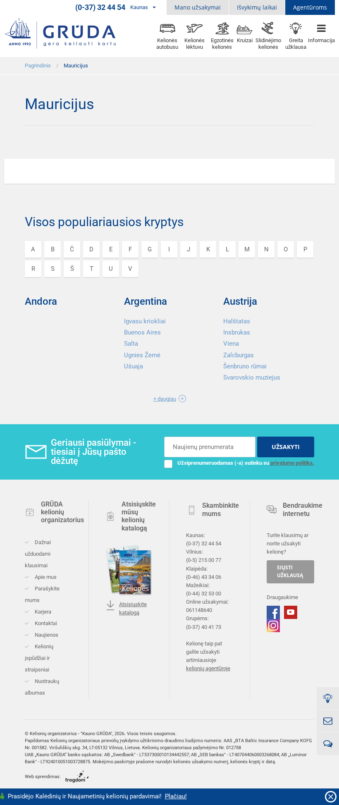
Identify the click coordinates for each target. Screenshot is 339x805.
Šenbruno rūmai (245, 366)
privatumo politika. (292, 463)
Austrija (240, 301)
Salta (131, 343)
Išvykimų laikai (257, 7)
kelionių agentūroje (208, 668)
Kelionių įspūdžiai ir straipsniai (39, 658)
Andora (41, 301)
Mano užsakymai (197, 7)
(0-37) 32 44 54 (203, 543)
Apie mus (45, 577)
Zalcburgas (238, 355)
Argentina (145, 301)
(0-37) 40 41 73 (203, 627)
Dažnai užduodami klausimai (38, 554)
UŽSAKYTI (286, 447)
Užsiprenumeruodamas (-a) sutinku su (245, 463)
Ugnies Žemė (142, 355)
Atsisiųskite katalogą (133, 608)
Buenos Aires (142, 332)
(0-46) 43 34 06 (203, 577)
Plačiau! (171, 796)
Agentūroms (310, 7)
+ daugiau (164, 399)
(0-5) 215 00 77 (203, 560)
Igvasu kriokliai (145, 321)
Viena (231, 343)
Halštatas (236, 321)
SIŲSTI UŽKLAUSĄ (290, 571)
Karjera (42, 612)
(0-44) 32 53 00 (203, 593)
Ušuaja (133, 366)
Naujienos (45, 635)
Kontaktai (45, 623)
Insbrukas (236, 332)
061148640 (199, 610)
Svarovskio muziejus (251, 377)
